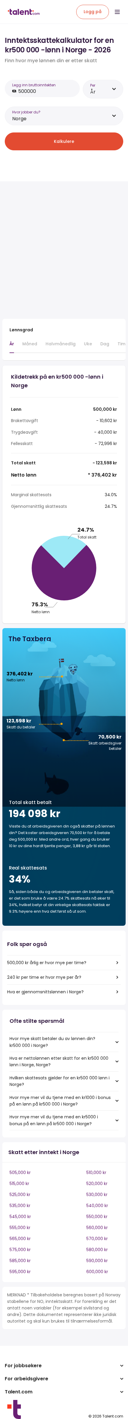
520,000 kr (96, 1184)
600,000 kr (97, 1272)
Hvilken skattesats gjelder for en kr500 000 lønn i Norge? (60, 1081)
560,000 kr (97, 1228)
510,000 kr (96, 1173)
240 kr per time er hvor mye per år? (44, 977)
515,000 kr (19, 1184)
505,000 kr (20, 1173)
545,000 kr (20, 1217)
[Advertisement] (64, 250)
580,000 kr (97, 1250)
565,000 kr (20, 1239)
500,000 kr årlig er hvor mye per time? (46, 963)
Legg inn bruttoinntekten (34, 85)
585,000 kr (20, 1261)
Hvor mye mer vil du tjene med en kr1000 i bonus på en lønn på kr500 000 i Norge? (60, 1101)
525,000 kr (20, 1195)
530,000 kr (96, 1195)
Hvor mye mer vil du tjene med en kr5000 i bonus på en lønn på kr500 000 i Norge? (54, 1120)
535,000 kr (20, 1206)
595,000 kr (20, 1272)
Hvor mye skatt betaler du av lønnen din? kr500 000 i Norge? (52, 1042)
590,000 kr (97, 1261)
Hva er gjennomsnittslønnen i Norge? (45, 992)
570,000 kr (97, 1239)
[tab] (12, 347)
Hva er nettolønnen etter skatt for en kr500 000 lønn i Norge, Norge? (59, 1061)
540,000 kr (97, 1206)
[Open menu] (117, 11)
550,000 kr (96, 1217)
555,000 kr (20, 1228)
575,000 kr (20, 1250)
